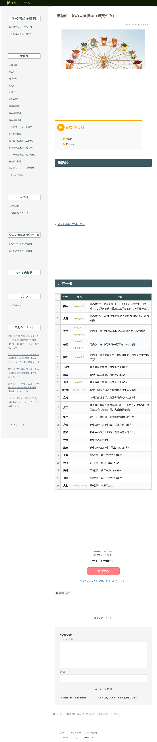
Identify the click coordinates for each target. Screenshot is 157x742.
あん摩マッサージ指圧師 (20, 27)
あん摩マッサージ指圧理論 (21, 168)
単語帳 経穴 (64, 593)
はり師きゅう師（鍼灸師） (21, 250)
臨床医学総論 (15, 113)
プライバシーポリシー (70, 732)
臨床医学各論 (15, 120)
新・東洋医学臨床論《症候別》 (24, 154)
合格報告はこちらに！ (19, 213)
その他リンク (15, 305)
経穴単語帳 (14, 206)
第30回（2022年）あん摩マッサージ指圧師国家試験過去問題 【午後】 (23, 340)
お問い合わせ (90, 732)
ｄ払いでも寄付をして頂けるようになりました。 (103, 581)
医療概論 (13, 65)
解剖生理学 (14, 99)
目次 (68, 127)
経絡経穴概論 (15, 161)
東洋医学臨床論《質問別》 (21, 147)
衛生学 (12, 71)
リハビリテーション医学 (20, 127)
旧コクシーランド (18, 425)
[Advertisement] (103, 97)
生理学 (12, 92)
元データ (70, 144)
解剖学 (12, 85)
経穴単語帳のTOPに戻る (71, 224)
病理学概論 (14, 106)
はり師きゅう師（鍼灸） (20, 34)
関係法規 (13, 78)
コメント (66, 639)
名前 (62, 672)
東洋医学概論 (15, 134)
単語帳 (69, 138)
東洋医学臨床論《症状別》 (21, 140)
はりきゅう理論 (16, 175)
